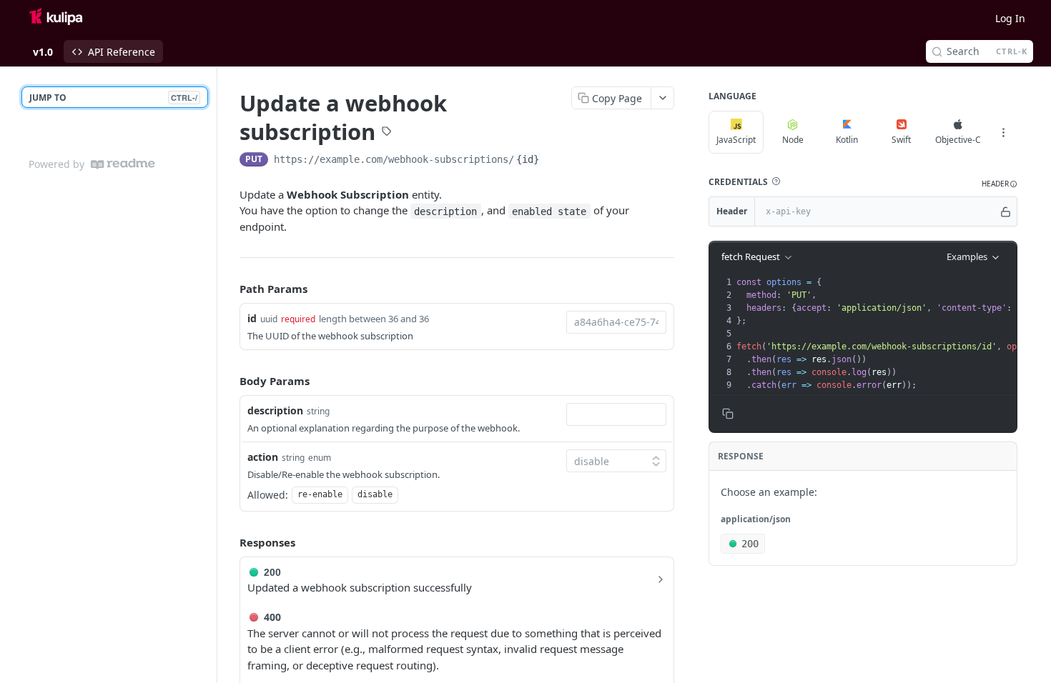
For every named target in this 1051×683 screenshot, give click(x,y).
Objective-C (958, 140)
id (252, 318)
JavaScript (736, 140)
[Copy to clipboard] (555, 160)
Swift (901, 140)
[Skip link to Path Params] (229, 288)
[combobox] (616, 322)
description (275, 410)
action (262, 457)
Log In (1010, 18)
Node (793, 140)
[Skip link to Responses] (229, 543)
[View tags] (386, 132)
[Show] (1005, 211)
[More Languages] (1003, 132)
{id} (527, 159)
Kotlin (847, 140)
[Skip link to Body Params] (229, 381)
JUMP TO (113, 97)
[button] (775, 181)
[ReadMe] (123, 164)
